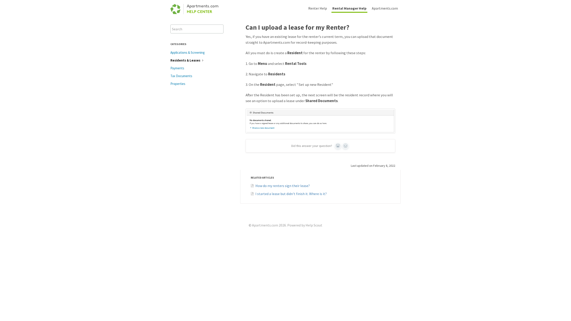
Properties (177, 84)
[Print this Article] (399, 26)
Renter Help (317, 8)
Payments (177, 68)
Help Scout (314, 225)
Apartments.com (385, 8)
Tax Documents (181, 76)
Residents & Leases (185, 60)
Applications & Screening (187, 52)
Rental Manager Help (349, 8)
